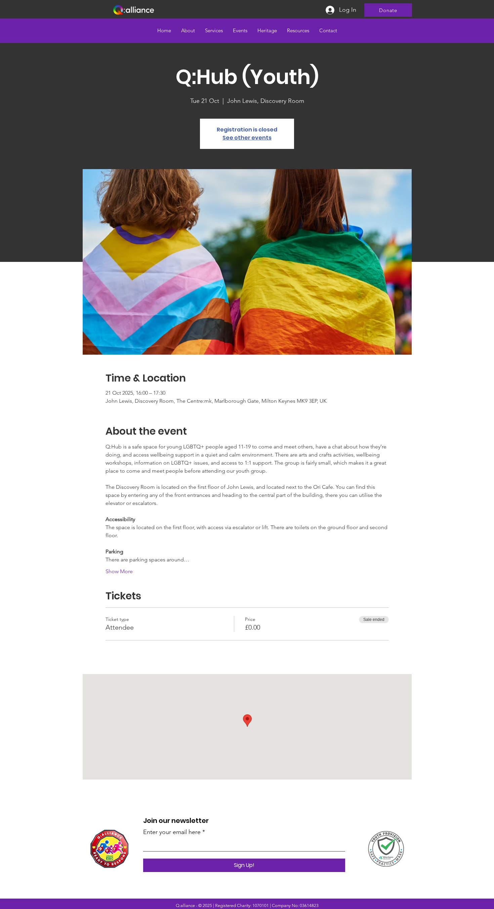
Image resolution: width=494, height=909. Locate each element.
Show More (119, 571)
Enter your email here (172, 832)
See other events (247, 138)
